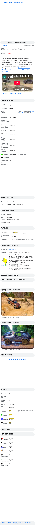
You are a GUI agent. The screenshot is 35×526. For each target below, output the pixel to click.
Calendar (20, 522)
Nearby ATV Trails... (16, 93)
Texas (10, 2)
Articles (15, 522)
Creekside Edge (10, 69)
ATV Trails (9, 522)
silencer (32, 111)
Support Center (27, 522)
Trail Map (4, 45)
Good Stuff (17, 523)
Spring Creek (18, 2)
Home (5, 2)
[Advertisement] (17, 22)
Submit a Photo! (17, 359)
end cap (21, 112)
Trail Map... (5, 93)
